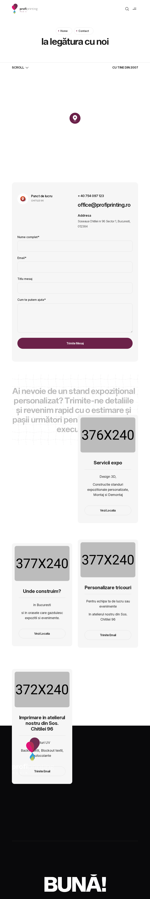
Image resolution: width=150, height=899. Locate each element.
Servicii (45, 801)
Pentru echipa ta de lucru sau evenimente (108, 603)
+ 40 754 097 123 (91, 196)
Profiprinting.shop (113, 809)
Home (64, 30)
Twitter (43, 865)
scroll (18, 67)
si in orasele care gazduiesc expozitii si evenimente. (42, 615)
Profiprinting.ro (25, 809)
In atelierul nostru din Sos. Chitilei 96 (108, 616)
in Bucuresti (42, 605)
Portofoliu (66, 801)
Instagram (64, 865)
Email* (21, 258)
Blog (107, 801)
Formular (88, 801)
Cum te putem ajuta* (31, 299)
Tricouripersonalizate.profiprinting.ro (68, 809)
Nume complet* (28, 237)
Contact (125, 801)
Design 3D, (108, 477)
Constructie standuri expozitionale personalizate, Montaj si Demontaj (108, 490)
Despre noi (23, 801)
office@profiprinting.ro (104, 204)
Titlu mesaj (24, 279)
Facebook (21, 865)
